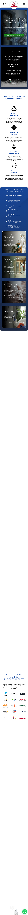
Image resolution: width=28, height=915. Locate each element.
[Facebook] (3, 4)
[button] (24, 4)
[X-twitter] (5, 4)
